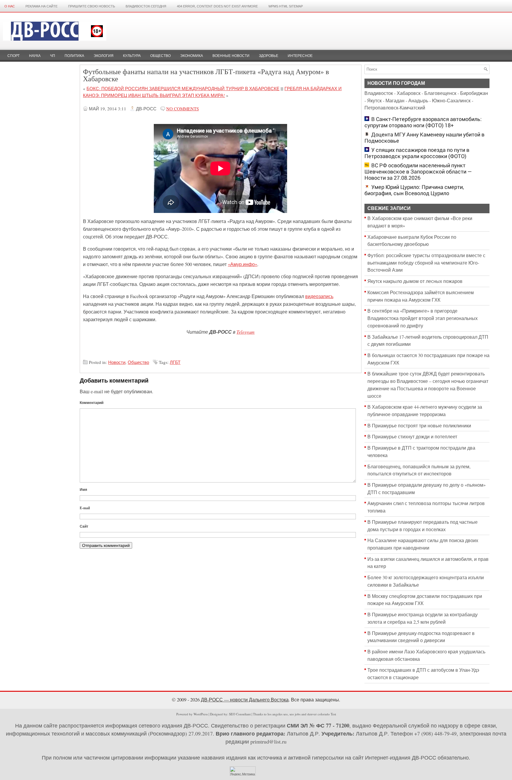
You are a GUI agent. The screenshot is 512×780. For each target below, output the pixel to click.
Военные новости (230, 56)
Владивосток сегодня (146, 6)
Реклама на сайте (41, 6)
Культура (132, 56)
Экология (103, 56)
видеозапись (319, 296)
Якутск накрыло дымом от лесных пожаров (415, 281)
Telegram (245, 331)
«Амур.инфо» (242, 264)
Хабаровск (408, 93)
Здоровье (268, 56)
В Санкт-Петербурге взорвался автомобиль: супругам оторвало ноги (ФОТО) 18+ (423, 122)
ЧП (52, 56)
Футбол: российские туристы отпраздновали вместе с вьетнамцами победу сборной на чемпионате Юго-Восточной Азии (426, 262)
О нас (9, 6)
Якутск (374, 100)
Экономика (191, 56)
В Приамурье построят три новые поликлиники (419, 425)
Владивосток (378, 93)
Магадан (394, 100)
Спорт (13, 56)
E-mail (85, 507)
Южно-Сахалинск (451, 100)
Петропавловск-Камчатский (394, 107)
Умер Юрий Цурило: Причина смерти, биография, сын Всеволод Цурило (414, 190)
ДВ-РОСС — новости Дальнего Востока (245, 699)
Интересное (300, 56)
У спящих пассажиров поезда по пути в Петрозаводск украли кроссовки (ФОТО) (416, 153)
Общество (160, 56)
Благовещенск (440, 93)
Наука (35, 56)
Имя (83, 489)
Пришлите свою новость (91, 6)
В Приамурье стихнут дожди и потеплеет (412, 436)
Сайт (84, 526)
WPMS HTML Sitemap (285, 6)
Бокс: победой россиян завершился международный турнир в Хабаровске (183, 88)
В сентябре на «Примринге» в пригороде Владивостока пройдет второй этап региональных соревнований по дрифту (422, 318)
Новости (116, 362)
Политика (74, 56)
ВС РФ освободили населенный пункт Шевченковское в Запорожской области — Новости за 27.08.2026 (418, 171)
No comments (182, 109)
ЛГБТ (175, 362)
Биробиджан (474, 93)
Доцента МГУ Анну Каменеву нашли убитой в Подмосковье (424, 137)
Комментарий (91, 402)
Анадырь (418, 100)
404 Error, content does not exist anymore (217, 6)
